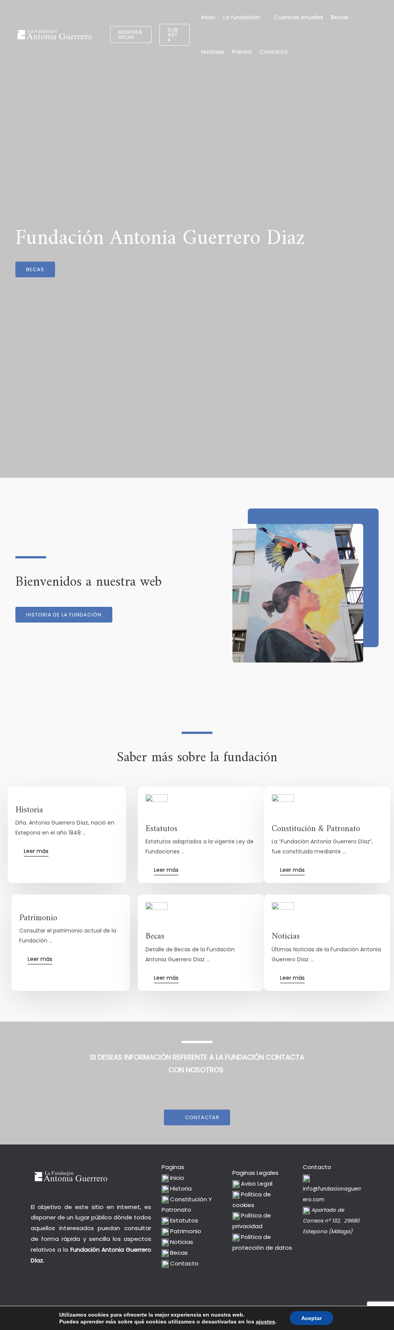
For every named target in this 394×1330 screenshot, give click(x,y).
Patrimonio (185, 1231)
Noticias (212, 52)
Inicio (208, 17)
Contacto (273, 52)
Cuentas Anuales (298, 17)
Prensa (242, 52)
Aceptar (311, 1318)
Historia (180, 1188)
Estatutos (183, 1220)
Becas (340, 17)
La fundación (241, 17)
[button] (131, 34)
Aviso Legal (255, 1183)
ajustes (265, 1321)
